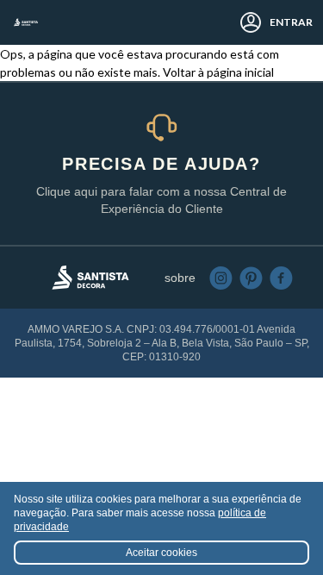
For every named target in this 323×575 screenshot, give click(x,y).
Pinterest (251, 278)
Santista (26, 22)
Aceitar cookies (161, 553)
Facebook (281, 278)
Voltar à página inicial (218, 72)
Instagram (221, 278)
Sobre (180, 277)
